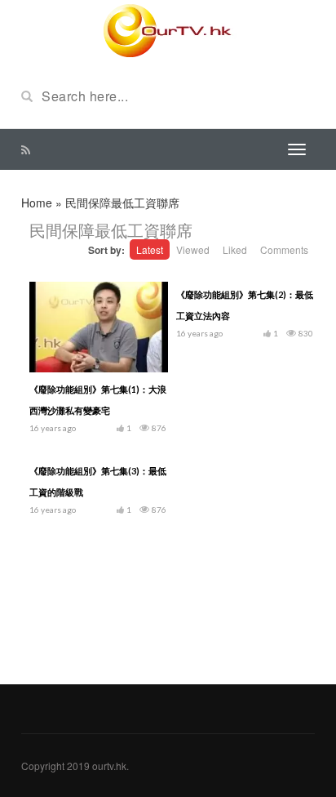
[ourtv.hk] (168, 31)
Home (36, 202)
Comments (284, 249)
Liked (235, 249)
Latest (149, 249)
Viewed (193, 249)
